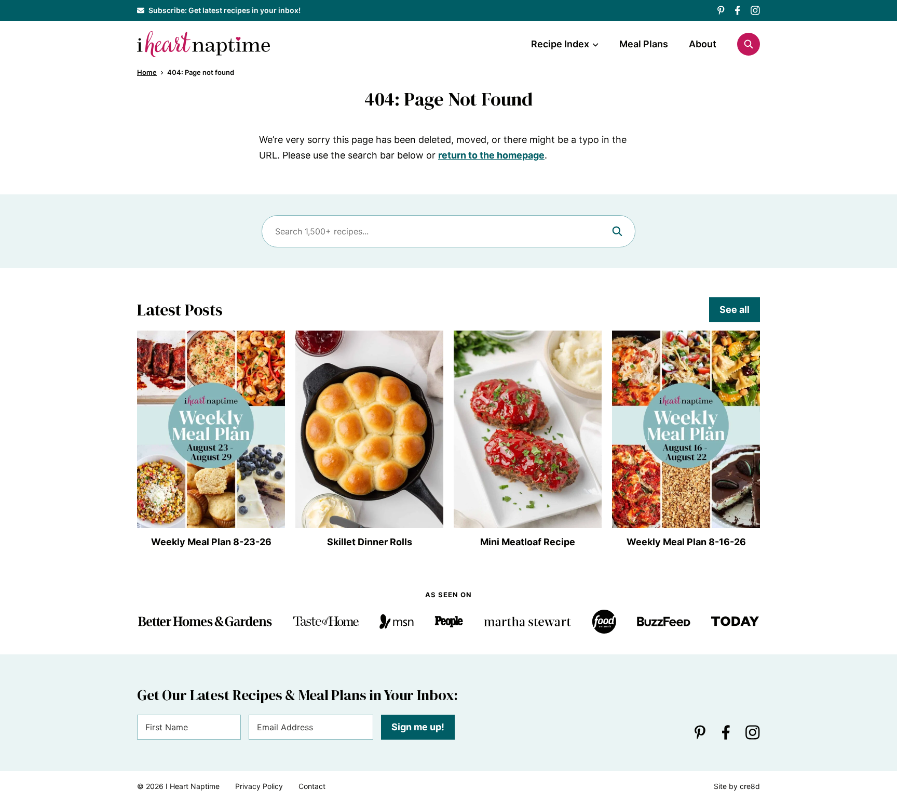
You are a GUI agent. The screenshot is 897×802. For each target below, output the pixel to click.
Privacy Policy (259, 786)
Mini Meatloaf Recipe (527, 541)
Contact (311, 786)
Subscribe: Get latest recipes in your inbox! (224, 10)
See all (734, 309)
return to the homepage (491, 155)
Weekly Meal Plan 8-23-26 (211, 541)
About (702, 43)
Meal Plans (643, 43)
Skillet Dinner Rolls (369, 541)
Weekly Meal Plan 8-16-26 (686, 541)
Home (147, 72)
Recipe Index (560, 43)
